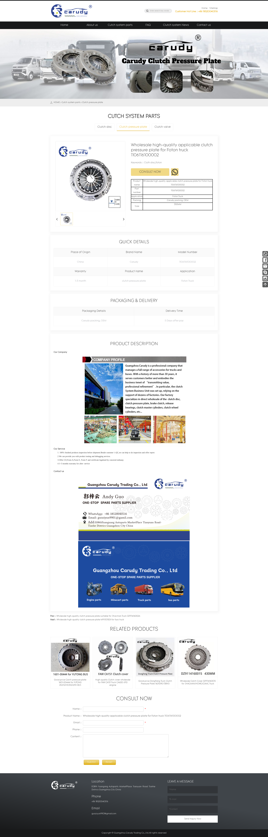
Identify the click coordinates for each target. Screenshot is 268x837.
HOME (57, 102)
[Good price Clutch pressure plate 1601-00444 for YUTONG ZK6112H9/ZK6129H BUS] (70, 657)
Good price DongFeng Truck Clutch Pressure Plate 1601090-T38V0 (155, 682)
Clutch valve (163, 127)
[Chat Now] (265, 272)
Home (204, 8)
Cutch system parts (120, 25)
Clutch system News (176, 25)
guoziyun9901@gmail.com (104, 814)
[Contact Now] (265, 265)
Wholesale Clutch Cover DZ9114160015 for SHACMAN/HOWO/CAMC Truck (198, 682)
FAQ (148, 25)
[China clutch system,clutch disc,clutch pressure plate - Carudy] (71, 11)
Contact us (204, 25)
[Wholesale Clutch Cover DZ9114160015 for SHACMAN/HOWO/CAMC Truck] (198, 657)
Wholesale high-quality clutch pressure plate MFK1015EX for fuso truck (87, 620)
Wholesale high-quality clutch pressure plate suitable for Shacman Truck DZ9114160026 (95, 616)
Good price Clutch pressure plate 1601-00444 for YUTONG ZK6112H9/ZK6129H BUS (70, 682)
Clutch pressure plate (92, 102)
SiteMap (213, 8)
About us (92, 25)
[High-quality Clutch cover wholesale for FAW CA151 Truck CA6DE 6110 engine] (113, 657)
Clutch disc (104, 127)
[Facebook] (265, 259)
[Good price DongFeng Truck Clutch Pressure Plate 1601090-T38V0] (155, 657)
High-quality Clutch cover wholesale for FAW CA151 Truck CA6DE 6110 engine (112, 682)
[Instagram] (265, 278)
